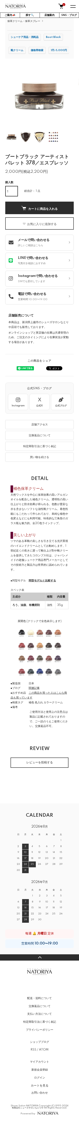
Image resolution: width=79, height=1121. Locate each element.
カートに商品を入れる (43, 208)
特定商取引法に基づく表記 (39, 446)
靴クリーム (17, 50)
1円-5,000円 (59, 50)
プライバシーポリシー (39, 1029)
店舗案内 (49, 15)
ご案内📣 (10, 15)
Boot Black (53, 37)
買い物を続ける (39, 457)
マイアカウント (39, 1061)
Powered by (28, 1113)
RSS (33, 1049)
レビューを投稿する (39, 762)
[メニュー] (72, 6)
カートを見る (39, 1085)
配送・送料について (39, 998)
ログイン (39, 1077)
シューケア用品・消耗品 (25, 37)
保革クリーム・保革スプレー (23, 21)
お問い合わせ (39, 1092)
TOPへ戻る (39, 957)
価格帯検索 (37, 50)
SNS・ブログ (69, 15)
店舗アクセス (39, 424)
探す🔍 (30, 15)
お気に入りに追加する (42, 224)
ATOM (43, 1049)
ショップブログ (39, 1041)
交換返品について (40, 435)
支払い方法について (39, 1013)
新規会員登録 (39, 1069)
